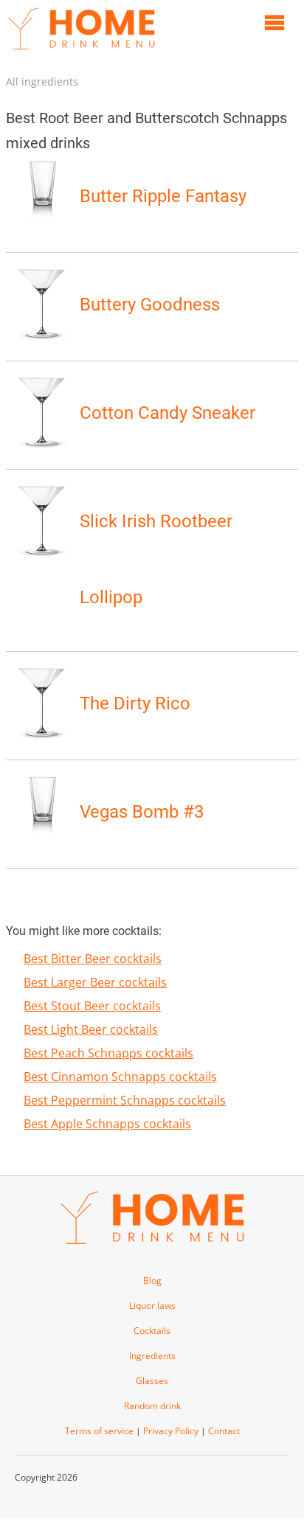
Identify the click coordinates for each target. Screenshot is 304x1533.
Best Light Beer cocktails (91, 1029)
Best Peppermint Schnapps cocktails (125, 1100)
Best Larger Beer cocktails (95, 982)
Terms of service (99, 1431)
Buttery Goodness (150, 304)
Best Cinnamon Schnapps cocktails (120, 1076)
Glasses (152, 1380)
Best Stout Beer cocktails (92, 1006)
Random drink (152, 1406)
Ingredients (152, 1355)
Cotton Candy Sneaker (167, 413)
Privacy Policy (170, 1431)
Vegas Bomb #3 (142, 812)
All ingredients (42, 81)
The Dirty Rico (135, 703)
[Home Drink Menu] (81, 53)
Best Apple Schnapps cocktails (107, 1124)
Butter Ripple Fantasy (163, 196)
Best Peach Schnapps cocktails (108, 1053)
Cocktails (152, 1330)
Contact (224, 1431)
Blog (152, 1280)
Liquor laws (152, 1305)
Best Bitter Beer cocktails (93, 958)
